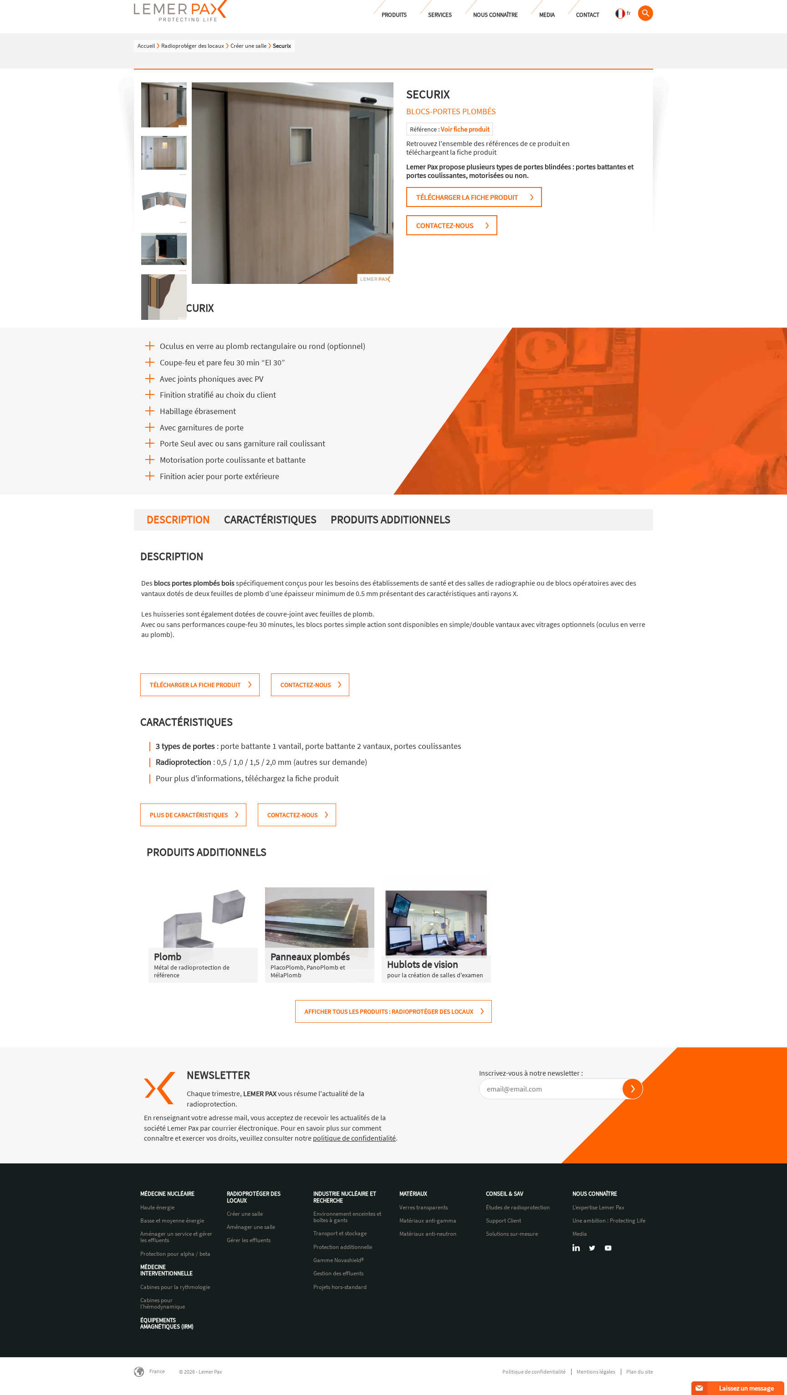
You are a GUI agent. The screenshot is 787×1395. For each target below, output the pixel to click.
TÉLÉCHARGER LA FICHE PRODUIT (467, 197)
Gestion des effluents (338, 1273)
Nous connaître (495, 15)
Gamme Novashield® (338, 1260)
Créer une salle (248, 46)
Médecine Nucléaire (167, 1194)
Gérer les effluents (249, 1240)
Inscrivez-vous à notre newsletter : (531, 1072)
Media (547, 15)
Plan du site (639, 1371)
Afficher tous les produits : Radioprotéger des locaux (389, 1011)
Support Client (503, 1221)
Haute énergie (157, 1207)
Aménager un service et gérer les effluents (176, 1237)
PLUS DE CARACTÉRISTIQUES (189, 815)
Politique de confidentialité (534, 1371)
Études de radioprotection (518, 1207)
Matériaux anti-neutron (427, 1234)
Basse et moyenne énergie (172, 1221)
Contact (587, 15)
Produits (394, 15)
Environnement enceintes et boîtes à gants (347, 1217)
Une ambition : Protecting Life (608, 1221)
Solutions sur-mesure (512, 1234)
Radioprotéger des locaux (192, 46)
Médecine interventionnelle (166, 1270)
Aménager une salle (251, 1227)
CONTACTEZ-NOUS (445, 225)
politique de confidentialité (354, 1137)
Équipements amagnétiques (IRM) (167, 1323)
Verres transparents (423, 1207)
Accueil (146, 46)
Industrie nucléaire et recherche (344, 1197)
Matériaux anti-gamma (427, 1221)
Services (440, 15)
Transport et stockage (340, 1233)
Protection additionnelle (342, 1247)
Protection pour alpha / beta (175, 1254)
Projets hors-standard (340, 1287)
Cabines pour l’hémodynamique (162, 1303)
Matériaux (413, 1194)
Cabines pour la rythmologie (175, 1287)
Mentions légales (596, 1371)
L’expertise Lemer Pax (598, 1207)
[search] (645, 13)
